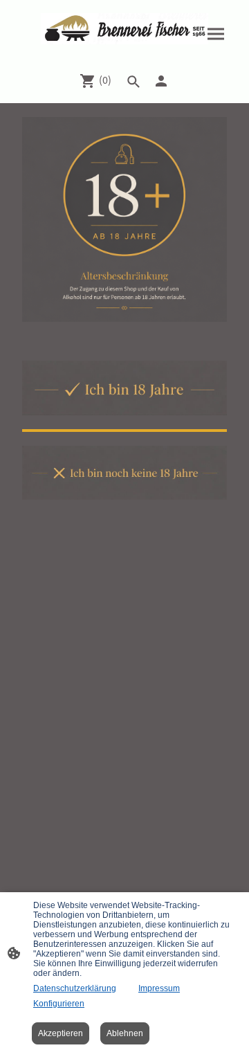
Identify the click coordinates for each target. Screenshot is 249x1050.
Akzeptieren (60, 1033)
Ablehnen (125, 1033)
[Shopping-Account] (161, 81)
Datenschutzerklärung (74, 988)
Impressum (159, 988)
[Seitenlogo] (124, 28)
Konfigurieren (58, 1003)
